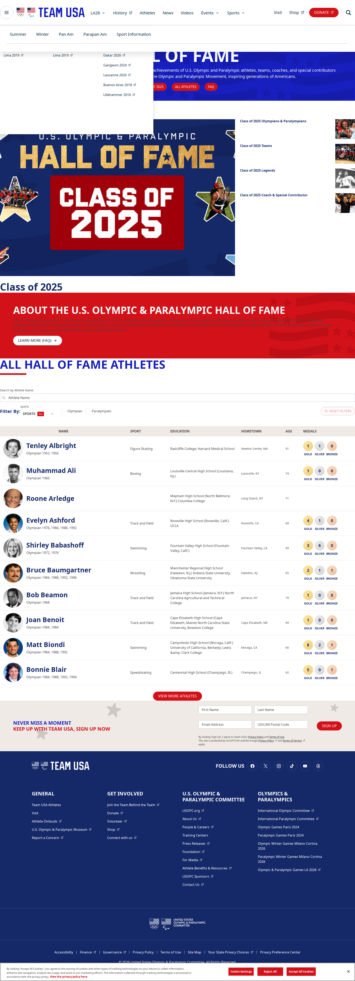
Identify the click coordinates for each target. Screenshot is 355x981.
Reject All (270, 971)
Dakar (115, 55)
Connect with (122, 837)
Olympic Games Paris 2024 (278, 827)
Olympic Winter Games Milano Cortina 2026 (287, 846)
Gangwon (118, 65)
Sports (233, 13)
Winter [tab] (42, 34)
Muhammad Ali (51, 470)
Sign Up (329, 725)
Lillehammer (120, 94)
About (191, 818)
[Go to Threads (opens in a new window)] (318, 766)
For (192, 859)
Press (196, 843)
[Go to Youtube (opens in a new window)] (305, 766)
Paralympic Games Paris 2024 (281, 835)
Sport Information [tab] (134, 34)
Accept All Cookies (301, 971)
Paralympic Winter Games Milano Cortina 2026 (290, 859)
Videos (187, 13)
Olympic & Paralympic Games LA (289, 869)
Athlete (47, 821)
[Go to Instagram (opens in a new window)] (279, 766)
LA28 (95, 13)
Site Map (194, 952)
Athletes (147, 13)
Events (207, 13)
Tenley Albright (51, 445)
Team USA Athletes (46, 805)
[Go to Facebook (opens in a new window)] (252, 766)
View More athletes (177, 695)
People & (198, 827)
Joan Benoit (45, 620)
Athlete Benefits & (207, 868)
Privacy (267, 740)
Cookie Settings (241, 971)
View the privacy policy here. (69, 977)
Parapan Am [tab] (95, 34)
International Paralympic (288, 818)
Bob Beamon (47, 595)
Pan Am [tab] (66, 34)
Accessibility (63, 952)
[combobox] (38, 414)
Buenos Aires (121, 84)
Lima (15, 55)
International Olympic (286, 810)
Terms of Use (276, 737)
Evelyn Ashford (50, 520)
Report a (47, 837)
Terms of (294, 740)
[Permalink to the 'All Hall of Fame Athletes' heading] (169, 364)
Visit (278, 12)
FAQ (211, 86)
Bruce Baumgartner (58, 570)
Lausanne (118, 75)
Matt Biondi (45, 644)
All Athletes (185, 86)
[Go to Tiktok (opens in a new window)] (292, 766)
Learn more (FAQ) (34, 340)
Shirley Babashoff (55, 545)
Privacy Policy (256, 737)
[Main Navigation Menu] (6, 12)
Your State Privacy (230, 952)
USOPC (197, 876)
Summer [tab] (18, 34)
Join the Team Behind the (133, 804)
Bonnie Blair (46, 669)
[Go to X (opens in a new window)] (266, 766)
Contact (193, 884)
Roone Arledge (50, 498)
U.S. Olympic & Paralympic (62, 829)
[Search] (348, 12)
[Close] (348, 971)
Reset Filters (340, 411)
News (168, 13)
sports (24, 406)
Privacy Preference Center (280, 952)
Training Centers (195, 835)
